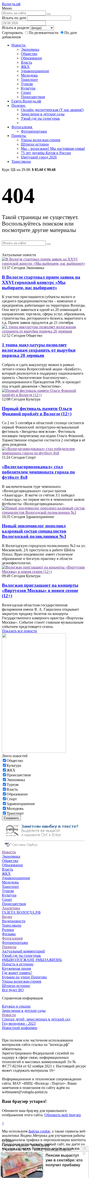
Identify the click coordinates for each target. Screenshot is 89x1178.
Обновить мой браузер (62, 1115)
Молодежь (29, 75)
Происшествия (33, 97)
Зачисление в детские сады (43, 114)
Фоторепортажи (34, 131)
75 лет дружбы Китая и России (46, 153)
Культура (28, 88)
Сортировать (12, 33)
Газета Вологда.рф (26, 101)
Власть (26, 62)
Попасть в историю (17, 964)
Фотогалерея (22, 127)
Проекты (19, 136)
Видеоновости (13, 921)
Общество (29, 54)
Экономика (30, 49)
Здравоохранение (35, 71)
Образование (31, 58)
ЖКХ (25, 67)
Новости (18, 45)
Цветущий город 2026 (39, 157)
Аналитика (11, 908)
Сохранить (11, 818)
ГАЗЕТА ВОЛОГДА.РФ (21, 912)
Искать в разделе (15, 28)
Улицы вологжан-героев (40, 140)
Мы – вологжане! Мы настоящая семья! (53, 149)
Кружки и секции (16, 1006)
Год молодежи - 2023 (19, 1023)
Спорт (26, 92)
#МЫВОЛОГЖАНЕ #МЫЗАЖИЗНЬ (32, 960)
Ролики (8, 930)
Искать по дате (14, 18)
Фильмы (9, 934)
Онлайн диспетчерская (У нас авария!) (52, 110)
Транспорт (29, 80)
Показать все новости (19, 631)
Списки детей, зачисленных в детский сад (36, 1019)
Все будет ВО (13, 990)
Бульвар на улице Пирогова (24, 977)
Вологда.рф (11, 4)
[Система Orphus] (44, 848)
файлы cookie (39, 1131)
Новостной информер (19, 1028)
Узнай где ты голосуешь (40, 118)
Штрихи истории (35, 144)
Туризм (27, 84)
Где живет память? (17, 973)
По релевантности (44, 33)
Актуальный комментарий (23, 951)
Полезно (18, 105)
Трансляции (21, 161)
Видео (7, 917)
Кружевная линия (16, 968)
